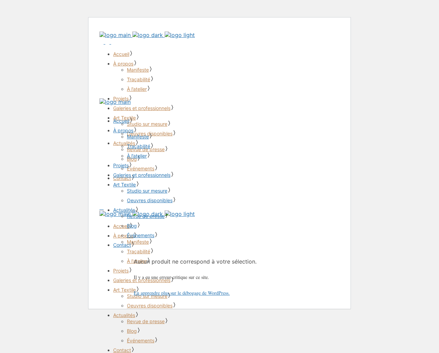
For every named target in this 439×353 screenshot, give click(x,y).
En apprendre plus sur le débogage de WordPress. (182, 293)
